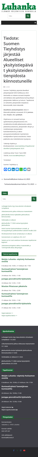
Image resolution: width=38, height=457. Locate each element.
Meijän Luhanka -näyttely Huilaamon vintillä (18, 260)
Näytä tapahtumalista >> (9, 315)
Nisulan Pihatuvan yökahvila (14, 286)
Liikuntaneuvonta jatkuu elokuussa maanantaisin (17, 211)
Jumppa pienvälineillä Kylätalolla (16, 279)
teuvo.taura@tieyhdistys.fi (17, 155)
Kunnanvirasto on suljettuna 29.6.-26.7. (14, 237)
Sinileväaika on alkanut (9, 220)
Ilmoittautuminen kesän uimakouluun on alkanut (17, 234)
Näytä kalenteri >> (7, 313)
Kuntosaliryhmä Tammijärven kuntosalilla (15, 270)
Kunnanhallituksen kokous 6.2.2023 (17, 179)
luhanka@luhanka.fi (8, 437)
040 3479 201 (6, 431)
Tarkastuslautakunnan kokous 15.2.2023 (19, 184)
